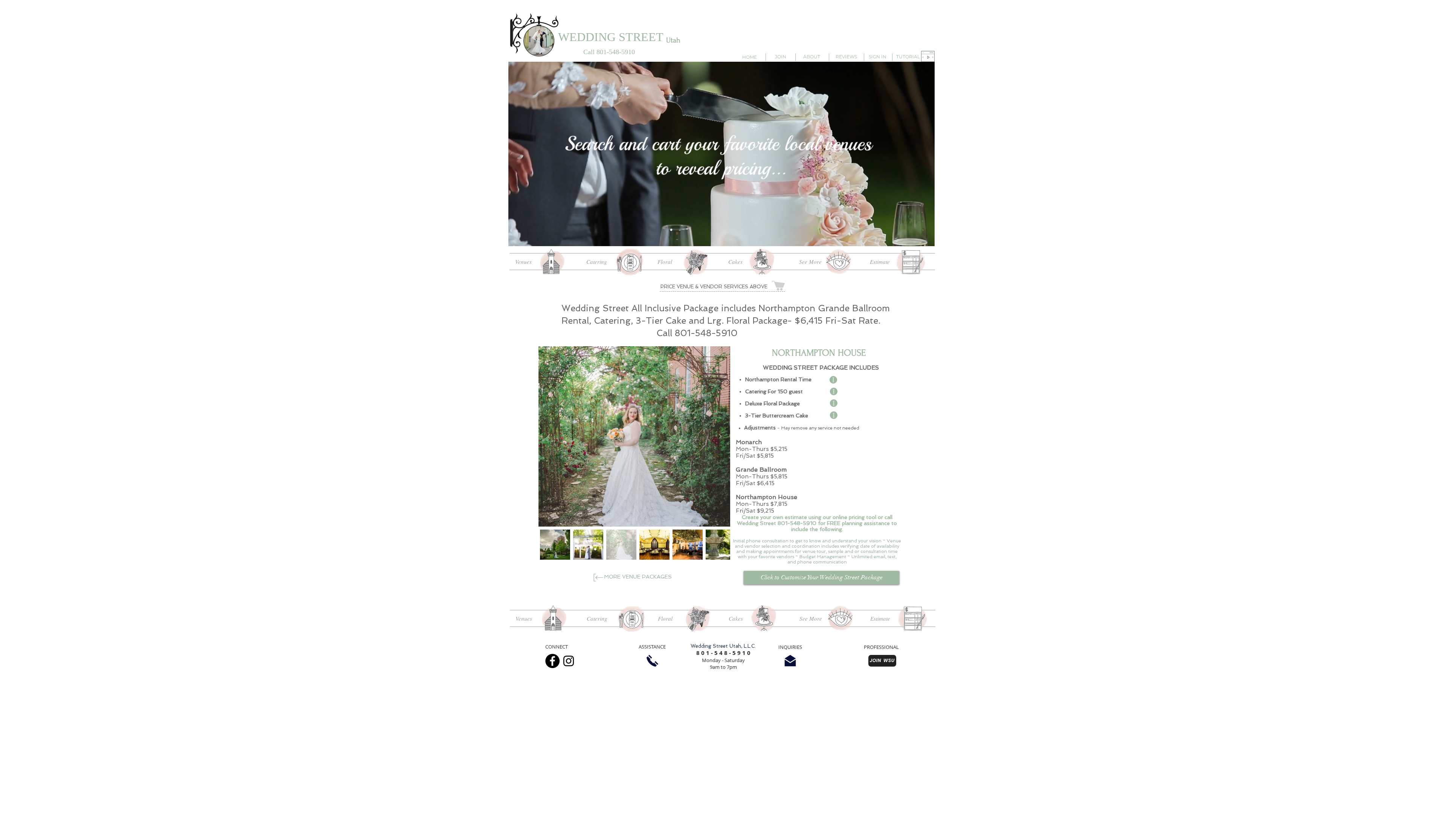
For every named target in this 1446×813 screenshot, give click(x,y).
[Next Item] (719, 436)
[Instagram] (568, 661)
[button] (928, 56)
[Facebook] (552, 661)
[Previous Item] (548, 436)
